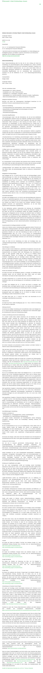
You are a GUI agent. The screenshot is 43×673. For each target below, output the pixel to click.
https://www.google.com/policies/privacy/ (11, 545)
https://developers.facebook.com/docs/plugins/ (16, 603)
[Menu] (40, 4)
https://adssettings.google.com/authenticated (12, 547)
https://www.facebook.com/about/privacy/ (17, 648)
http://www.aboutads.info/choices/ (30, 361)
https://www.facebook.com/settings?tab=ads (25, 659)
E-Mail (3, 41)
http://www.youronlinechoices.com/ (16, 363)
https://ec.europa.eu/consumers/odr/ (11, 55)
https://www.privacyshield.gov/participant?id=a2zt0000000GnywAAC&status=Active (21, 610)
